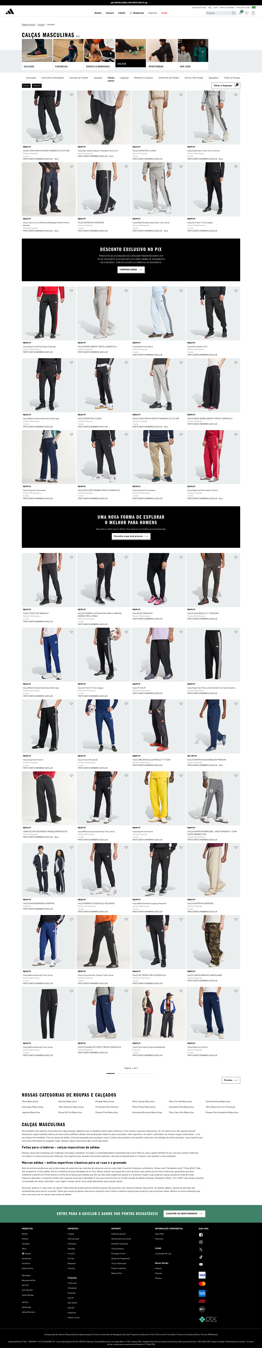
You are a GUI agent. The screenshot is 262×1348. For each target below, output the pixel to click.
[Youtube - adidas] (219, 1264)
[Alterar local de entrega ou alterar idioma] (254, 7)
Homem (110, 13)
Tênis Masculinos (30, 1102)
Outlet (164, 13)
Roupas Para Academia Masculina (222, 1112)
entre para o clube (243, 7)
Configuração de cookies (54, 1335)
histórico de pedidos (227, 7)
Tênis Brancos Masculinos (71, 1107)
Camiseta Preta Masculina (181, 1107)
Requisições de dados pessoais (79, 1335)
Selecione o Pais (147, 1335)
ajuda (216, 7)
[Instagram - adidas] (219, 1242)
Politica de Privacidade (165, 1335)
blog (209, 7)
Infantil (121, 13)
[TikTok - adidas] (219, 1257)
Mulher (98, 13)
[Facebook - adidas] (219, 1235)
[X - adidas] (219, 1250)
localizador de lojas (199, 7)
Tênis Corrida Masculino (180, 1102)
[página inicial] (9, 11)
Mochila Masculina (67, 1102)
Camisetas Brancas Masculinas (147, 1112)
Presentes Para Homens (107, 1107)
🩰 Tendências (137, 13)
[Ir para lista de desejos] (246, 13)
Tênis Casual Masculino (143, 1102)
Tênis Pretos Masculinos (143, 1107)
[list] (131, 78)
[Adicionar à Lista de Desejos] (71, 95)
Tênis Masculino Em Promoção (220, 1107)
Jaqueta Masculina (31, 1112)
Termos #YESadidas (209, 1335)
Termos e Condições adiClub (188, 1335)
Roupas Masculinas (104, 1102)
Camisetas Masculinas (32, 1107)
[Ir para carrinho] (253, 13)
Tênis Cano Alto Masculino (181, 1112)
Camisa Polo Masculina (106, 1112)
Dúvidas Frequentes (131, 1335)
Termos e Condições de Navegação (107, 1335)
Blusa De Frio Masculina (70, 1112)
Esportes (152, 13)
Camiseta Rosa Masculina (218, 1102)
